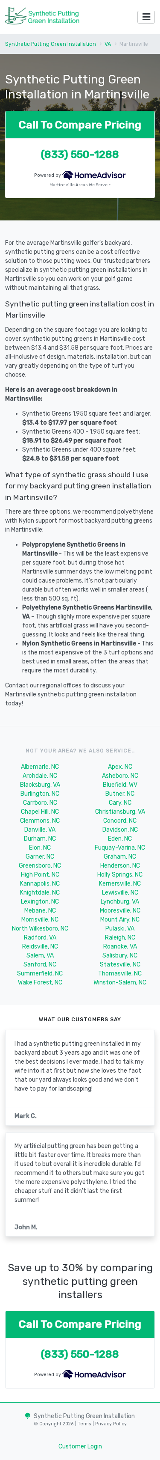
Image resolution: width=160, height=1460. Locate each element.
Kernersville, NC (120, 883)
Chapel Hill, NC (40, 811)
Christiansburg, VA (120, 811)
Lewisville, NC (120, 892)
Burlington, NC (39, 793)
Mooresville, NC (120, 910)
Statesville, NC (120, 964)
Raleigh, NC (120, 937)
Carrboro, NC (40, 802)
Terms (85, 1424)
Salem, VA (40, 955)
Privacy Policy (110, 1424)
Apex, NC (120, 766)
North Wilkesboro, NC (40, 928)
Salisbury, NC (119, 955)
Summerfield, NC (40, 973)
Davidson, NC (120, 829)
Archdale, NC (40, 775)
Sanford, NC (39, 964)
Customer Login (80, 1446)
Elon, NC (40, 847)
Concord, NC (120, 820)
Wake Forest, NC (40, 982)
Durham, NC (40, 838)
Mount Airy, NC (120, 919)
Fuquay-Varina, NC (120, 847)
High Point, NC (40, 874)
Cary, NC (120, 802)
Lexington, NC (40, 901)
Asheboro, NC (120, 775)
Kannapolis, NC (40, 883)
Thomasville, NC (120, 973)
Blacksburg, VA (40, 784)
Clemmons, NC (40, 820)
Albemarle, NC (40, 766)
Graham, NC (120, 856)
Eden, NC (120, 838)
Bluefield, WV (120, 784)
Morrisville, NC (39, 919)
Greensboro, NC (40, 865)
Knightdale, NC (40, 892)
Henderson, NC (120, 865)
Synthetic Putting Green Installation (50, 44)
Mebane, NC (40, 910)
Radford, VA (40, 937)
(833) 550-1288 (80, 154)
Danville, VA (39, 829)
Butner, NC (119, 793)
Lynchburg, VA (120, 901)
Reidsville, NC (40, 946)
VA (108, 44)
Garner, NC (40, 856)
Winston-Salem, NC (119, 982)
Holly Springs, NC (120, 874)
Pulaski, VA (119, 928)
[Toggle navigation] (146, 17)
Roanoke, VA (120, 946)
